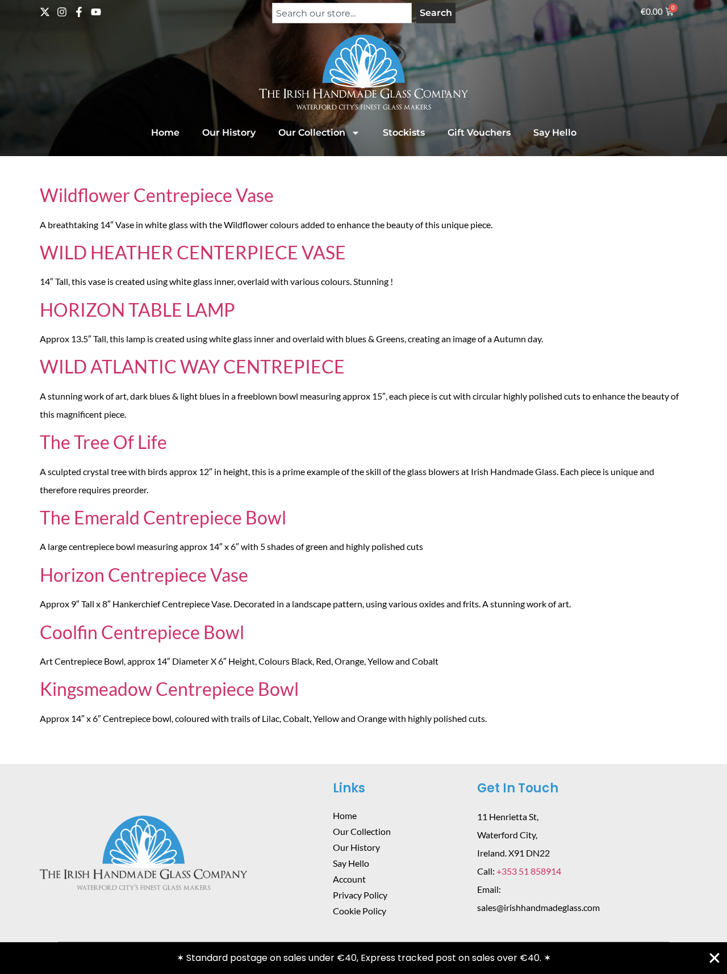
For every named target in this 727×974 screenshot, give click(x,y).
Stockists (404, 132)
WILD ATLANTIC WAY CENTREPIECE (192, 366)
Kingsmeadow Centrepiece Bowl (169, 689)
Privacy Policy (360, 894)
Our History (229, 132)
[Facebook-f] (79, 12)
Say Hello (554, 132)
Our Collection (311, 132)
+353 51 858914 (528, 871)
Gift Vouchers (479, 132)
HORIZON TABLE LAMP (137, 310)
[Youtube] (96, 12)
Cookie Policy (359, 910)
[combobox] (342, 13)
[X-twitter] (45, 12)
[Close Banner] (714, 958)
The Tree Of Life (103, 442)
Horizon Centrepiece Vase (144, 575)
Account (349, 879)
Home (165, 132)
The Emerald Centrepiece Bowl (163, 517)
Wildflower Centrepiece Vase (157, 195)
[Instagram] (62, 12)
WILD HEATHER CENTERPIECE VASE (193, 252)
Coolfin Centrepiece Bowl (142, 632)
